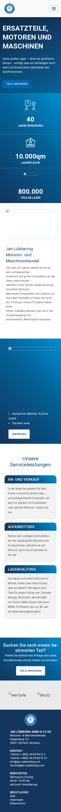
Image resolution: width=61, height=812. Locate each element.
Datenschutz (18, 803)
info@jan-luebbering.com (25, 761)
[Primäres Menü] (54, 8)
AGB (12, 796)
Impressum (17, 799)
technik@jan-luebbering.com (27, 765)
